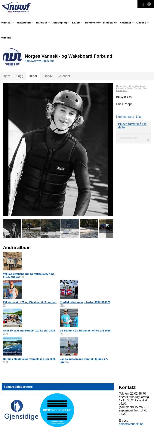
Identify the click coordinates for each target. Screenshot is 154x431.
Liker (139, 116)
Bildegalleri (110, 22)
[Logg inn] (149, 4)
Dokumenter (93, 22)
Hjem (6, 76)
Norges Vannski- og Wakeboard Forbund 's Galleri (130, 87)
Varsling (6, 37)
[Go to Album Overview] (12, 261)
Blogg (19, 76)
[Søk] (142, 4)
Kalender (64, 76)
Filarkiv (47, 76)
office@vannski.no (131, 424)
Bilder (33, 76)
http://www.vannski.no (39, 60)
